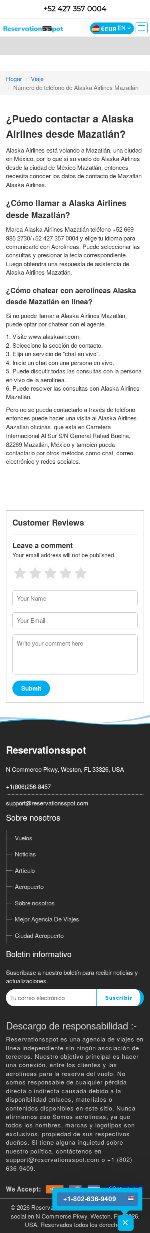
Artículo (25, 870)
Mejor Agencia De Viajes (47, 919)
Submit (31, 688)
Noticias (25, 854)
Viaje (37, 78)
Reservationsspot (46, 749)
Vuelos (23, 838)
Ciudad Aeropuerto (39, 935)
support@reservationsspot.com (47, 803)
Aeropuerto (29, 886)
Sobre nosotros (35, 903)
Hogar (14, 78)
